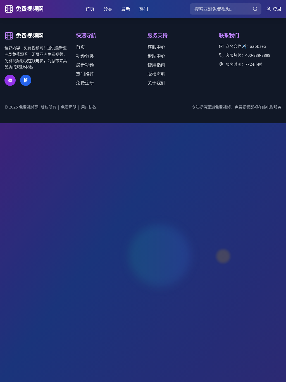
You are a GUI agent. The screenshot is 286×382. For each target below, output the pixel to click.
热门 (143, 9)
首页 (89, 9)
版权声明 (156, 74)
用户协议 (89, 107)
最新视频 (85, 65)
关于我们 (156, 83)
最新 (125, 9)
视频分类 (85, 56)
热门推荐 (85, 74)
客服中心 (156, 47)
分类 (107, 9)
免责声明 (69, 107)
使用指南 (156, 65)
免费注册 (85, 83)
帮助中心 (156, 56)
